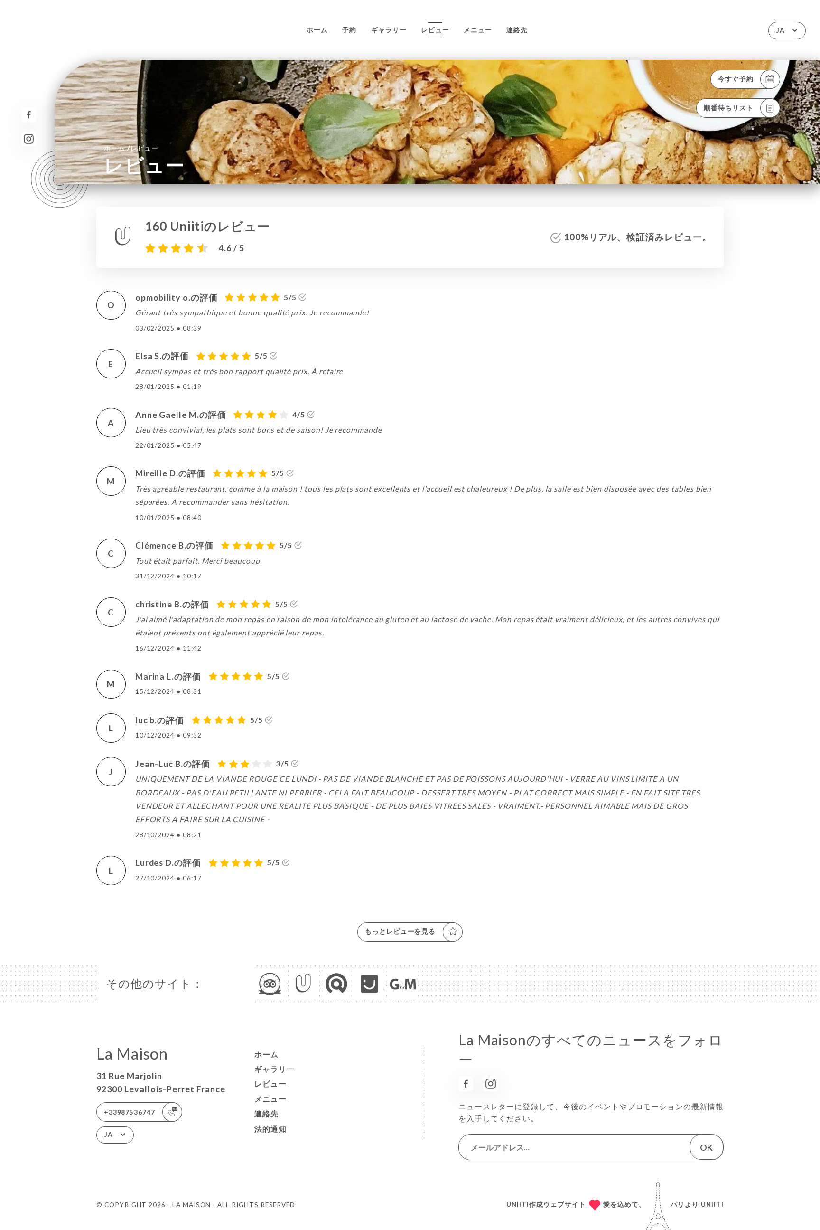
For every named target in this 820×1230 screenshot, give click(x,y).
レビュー (435, 30)
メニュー (478, 30)
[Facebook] (28, 114)
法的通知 (270, 1129)
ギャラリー (389, 30)
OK (706, 1147)
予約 (349, 30)
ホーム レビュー (131, 147)
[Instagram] (28, 139)
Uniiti (712, 1204)
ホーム (317, 30)
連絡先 (517, 30)
